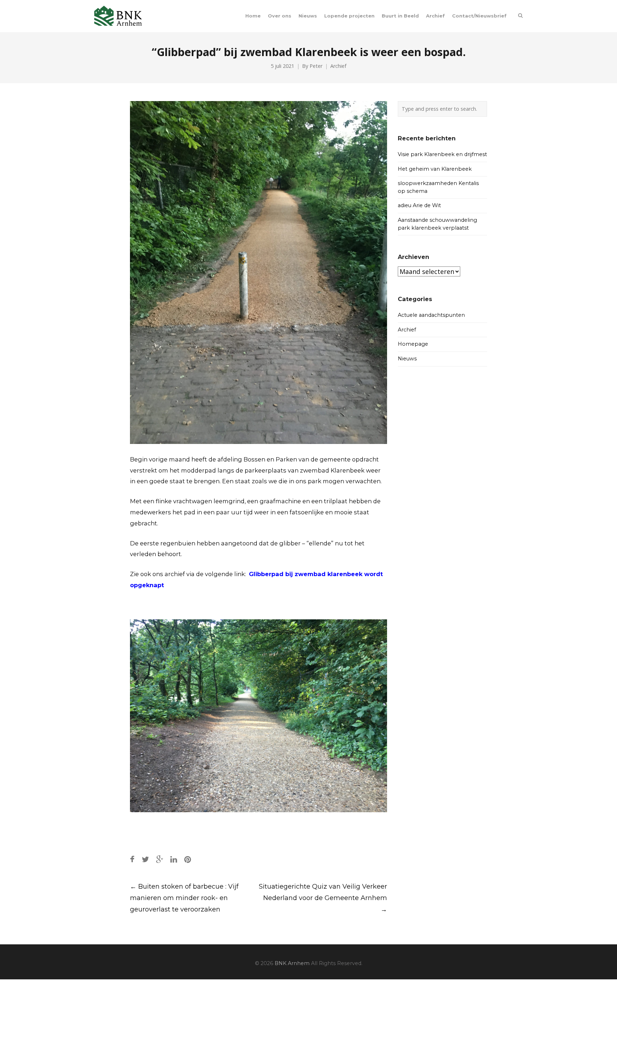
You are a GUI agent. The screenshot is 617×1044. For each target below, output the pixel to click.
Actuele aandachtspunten (431, 315)
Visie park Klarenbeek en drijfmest (442, 154)
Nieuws (407, 358)
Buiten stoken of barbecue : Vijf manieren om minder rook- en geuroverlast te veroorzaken (184, 898)
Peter (316, 66)
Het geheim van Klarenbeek (435, 169)
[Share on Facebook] (132, 859)
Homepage (413, 344)
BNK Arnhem (292, 963)
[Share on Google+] (159, 859)
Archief (338, 66)
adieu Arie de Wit (419, 205)
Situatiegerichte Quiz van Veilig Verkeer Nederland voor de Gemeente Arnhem (323, 898)
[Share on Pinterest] (187, 859)
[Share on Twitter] (145, 859)
